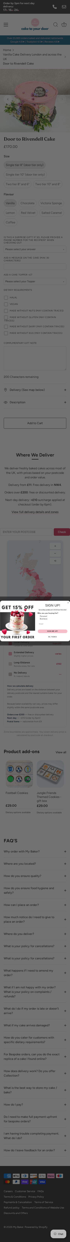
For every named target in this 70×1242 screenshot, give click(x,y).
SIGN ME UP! (52, 631)
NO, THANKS (52, 636)
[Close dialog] (68, 603)
